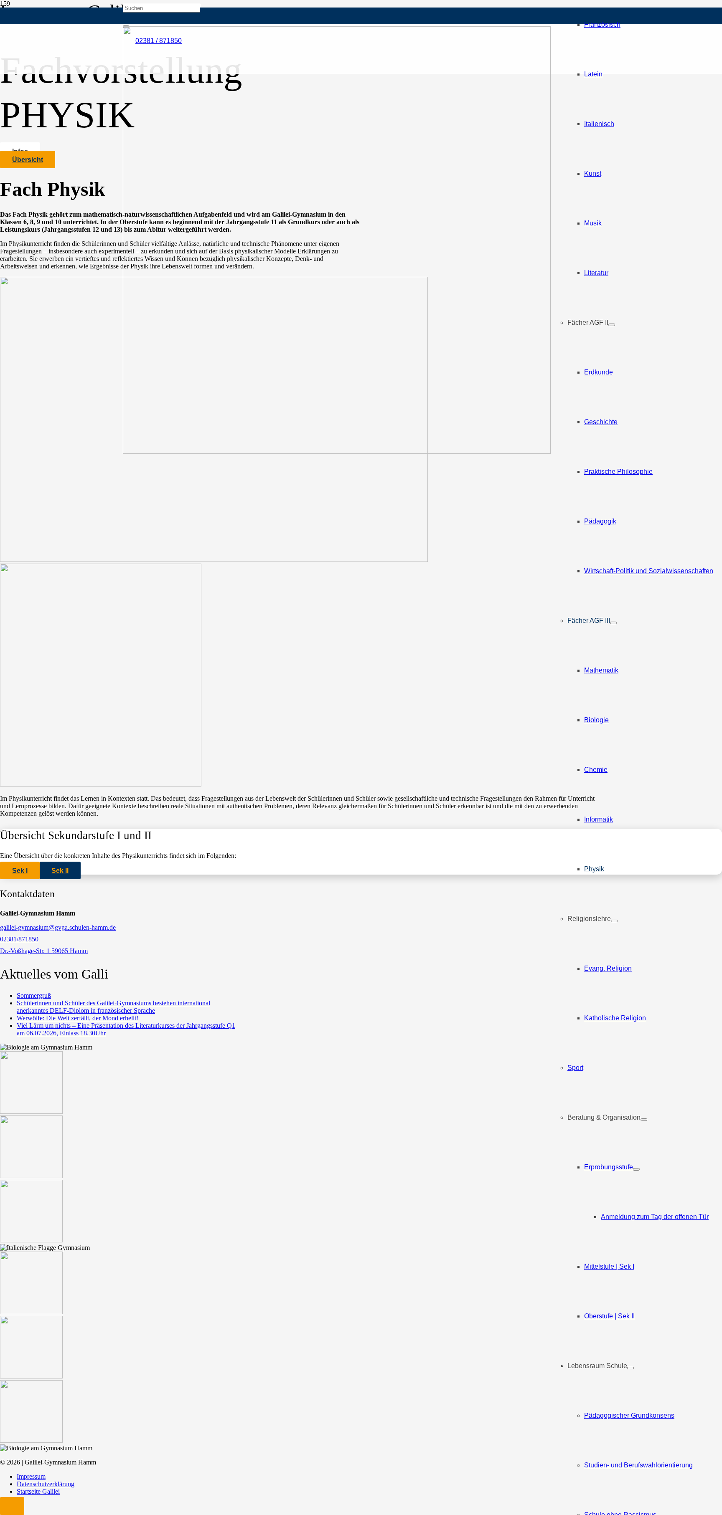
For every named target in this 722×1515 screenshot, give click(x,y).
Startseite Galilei (38, 1491)
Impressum (31, 1476)
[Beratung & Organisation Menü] (644, 1119)
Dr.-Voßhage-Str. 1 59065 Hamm (44, 950)
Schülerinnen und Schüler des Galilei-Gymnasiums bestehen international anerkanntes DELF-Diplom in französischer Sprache (113, 1006)
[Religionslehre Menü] (614, 921)
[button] (12, 1506)
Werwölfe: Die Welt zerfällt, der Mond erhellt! (77, 1018)
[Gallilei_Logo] (337, 451)
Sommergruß (34, 995)
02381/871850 (19, 939)
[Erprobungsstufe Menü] (636, 1169)
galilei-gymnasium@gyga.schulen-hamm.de (58, 927)
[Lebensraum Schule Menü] (630, 1368)
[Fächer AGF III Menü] (613, 623)
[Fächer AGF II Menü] (611, 325)
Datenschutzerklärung (45, 1483)
